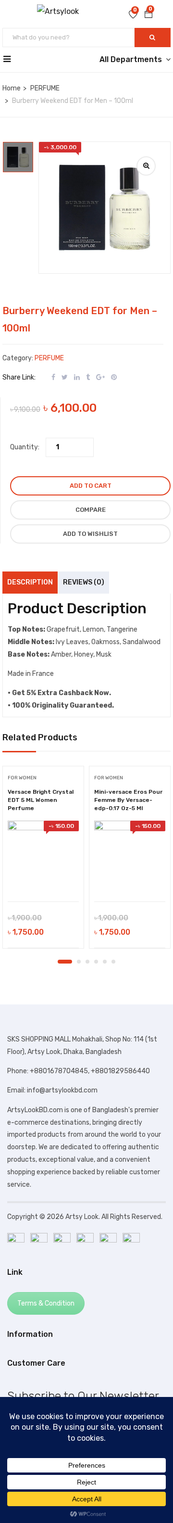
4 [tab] (96, 962)
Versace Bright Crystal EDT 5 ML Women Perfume (41, 800)
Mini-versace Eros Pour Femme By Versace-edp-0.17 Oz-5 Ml (128, 800)
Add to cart (90, 485)
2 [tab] (79, 962)
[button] (148, 15)
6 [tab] (113, 962)
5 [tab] (105, 962)
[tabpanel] (43, 860)
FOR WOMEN (22, 778)
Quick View (43, 877)
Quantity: (24, 447)
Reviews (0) (83, 582)
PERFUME (45, 88)
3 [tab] (87, 962)
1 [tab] (65, 962)
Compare (90, 509)
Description (30, 582)
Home (11, 88)
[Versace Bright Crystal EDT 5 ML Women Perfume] (43, 856)
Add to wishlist (90, 533)
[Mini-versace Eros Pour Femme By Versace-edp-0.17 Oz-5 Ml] (129, 856)
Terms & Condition (45, 1303)
